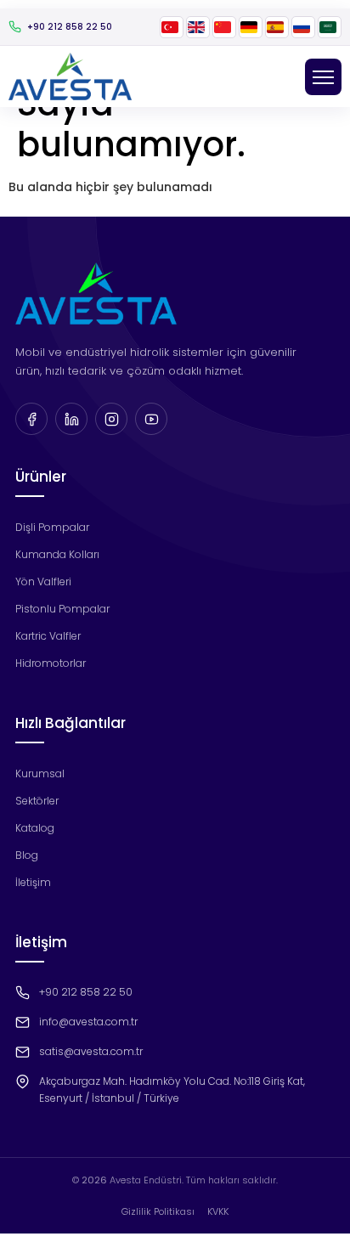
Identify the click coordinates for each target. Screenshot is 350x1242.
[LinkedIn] (71, 419)
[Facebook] (31, 419)
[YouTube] (151, 419)
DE (250, 27)
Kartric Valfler (48, 636)
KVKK (218, 1211)
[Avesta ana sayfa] (70, 76)
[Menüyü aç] (323, 77)
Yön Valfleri (43, 581)
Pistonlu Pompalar (62, 608)
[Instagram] (111, 419)
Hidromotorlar (50, 663)
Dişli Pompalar (52, 527)
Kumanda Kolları (57, 554)
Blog (26, 855)
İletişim (33, 882)
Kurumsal (40, 773)
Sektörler (37, 800)
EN (198, 27)
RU (303, 27)
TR (171, 27)
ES (277, 27)
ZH (224, 27)
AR (330, 27)
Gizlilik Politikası (158, 1211)
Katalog (34, 828)
